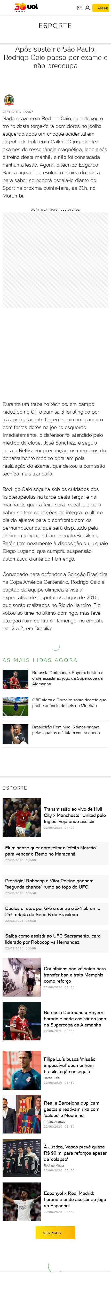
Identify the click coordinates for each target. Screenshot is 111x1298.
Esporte (55, 25)
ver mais (52, 1233)
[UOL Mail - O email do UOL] (80, 8)
